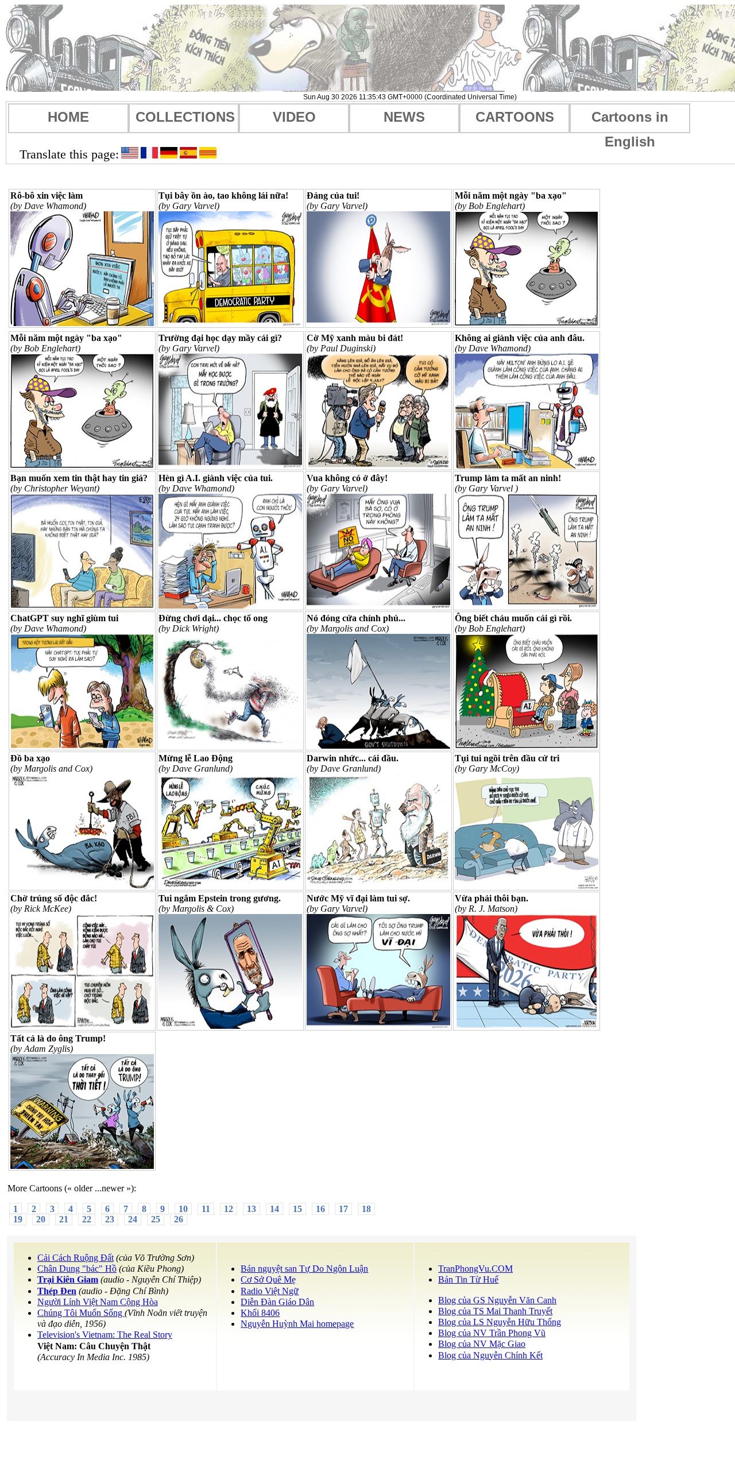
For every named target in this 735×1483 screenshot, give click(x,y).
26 (178, 1219)
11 (206, 1209)
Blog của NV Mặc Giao (481, 1344)
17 (343, 1209)
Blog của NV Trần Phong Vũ (492, 1333)
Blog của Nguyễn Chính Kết (490, 1355)
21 (63, 1219)
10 (183, 1209)
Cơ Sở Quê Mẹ (268, 1279)
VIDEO (294, 117)
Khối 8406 (260, 1313)
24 (132, 1219)
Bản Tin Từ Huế (468, 1279)
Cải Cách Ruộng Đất (75, 1258)
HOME (68, 117)
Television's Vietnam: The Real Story (104, 1334)
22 (86, 1219)
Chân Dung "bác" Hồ (77, 1268)
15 (297, 1209)
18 (366, 1209)
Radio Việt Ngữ (270, 1291)
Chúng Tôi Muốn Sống (81, 1313)
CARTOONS (514, 117)
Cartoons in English (629, 121)
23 (109, 1219)
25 (155, 1219)
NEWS (404, 117)
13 (251, 1209)
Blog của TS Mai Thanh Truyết (495, 1311)
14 (274, 1209)
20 (40, 1219)
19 (17, 1219)
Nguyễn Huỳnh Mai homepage (297, 1324)
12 (228, 1209)
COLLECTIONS (185, 117)
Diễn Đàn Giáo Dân (277, 1302)
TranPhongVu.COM (475, 1268)
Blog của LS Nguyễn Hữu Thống (499, 1322)
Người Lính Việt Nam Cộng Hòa (97, 1302)
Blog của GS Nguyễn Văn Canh (497, 1300)
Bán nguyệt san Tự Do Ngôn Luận (304, 1268)
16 (320, 1209)
